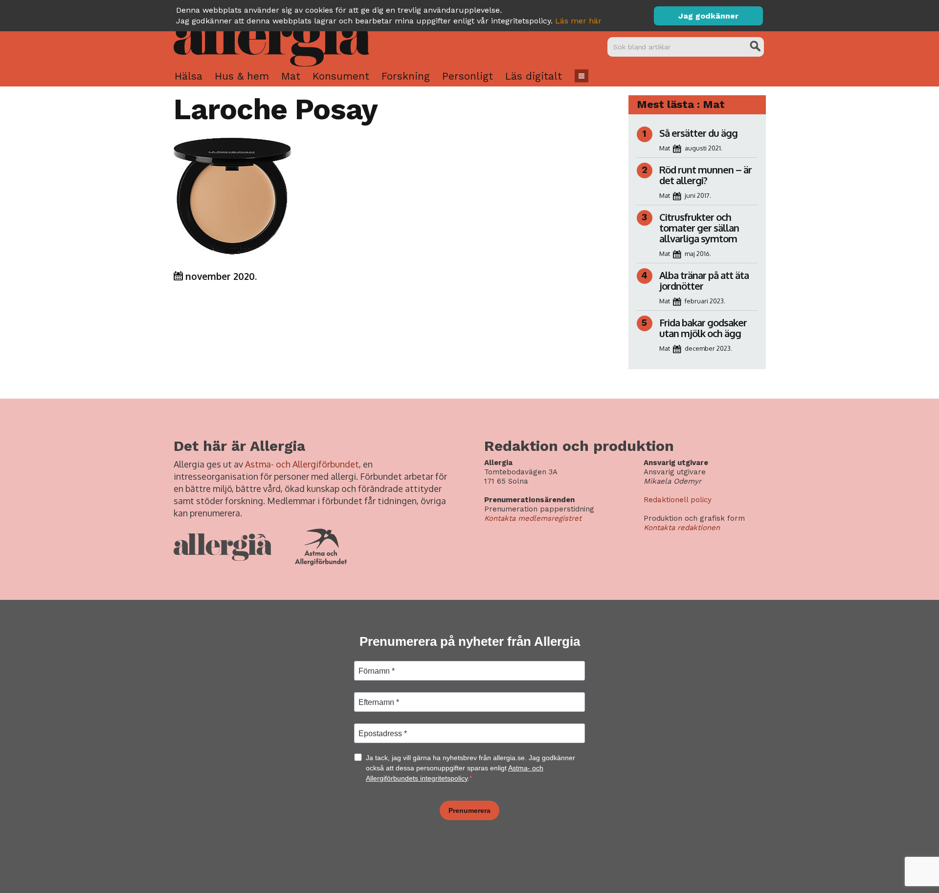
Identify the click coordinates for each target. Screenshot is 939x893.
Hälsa (188, 76)
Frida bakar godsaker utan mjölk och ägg (703, 328)
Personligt (467, 76)
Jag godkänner (708, 16)
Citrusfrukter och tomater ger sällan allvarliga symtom (699, 228)
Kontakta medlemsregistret (532, 518)
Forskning (405, 76)
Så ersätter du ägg (698, 133)
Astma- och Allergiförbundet (302, 464)
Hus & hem (242, 76)
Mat (290, 76)
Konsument (341, 76)
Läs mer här (578, 20)
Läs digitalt (533, 76)
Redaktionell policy (678, 499)
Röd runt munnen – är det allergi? (705, 175)
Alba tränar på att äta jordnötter (704, 280)
